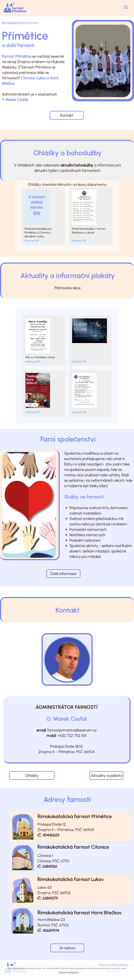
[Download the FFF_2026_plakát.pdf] (90, 338)
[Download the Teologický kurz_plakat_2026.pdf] (43, 391)
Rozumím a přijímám (68, 972)
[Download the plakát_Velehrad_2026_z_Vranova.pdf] (90, 391)
